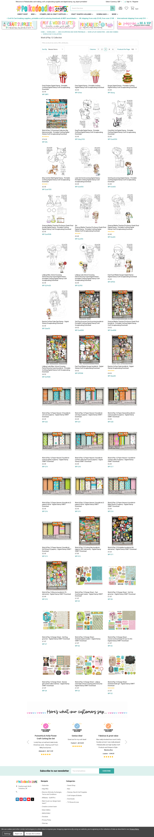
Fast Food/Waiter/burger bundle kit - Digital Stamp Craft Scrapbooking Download (89, 367)
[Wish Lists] (126, 8)
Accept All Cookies (33, 834)
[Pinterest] (21, 799)
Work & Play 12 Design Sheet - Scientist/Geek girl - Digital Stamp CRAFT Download (121, 683)
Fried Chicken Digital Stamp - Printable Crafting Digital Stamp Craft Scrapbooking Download (56, 87)
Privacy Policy (46, 820)
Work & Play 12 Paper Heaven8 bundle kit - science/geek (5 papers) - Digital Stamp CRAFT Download (122, 415)
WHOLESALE (46, 813)
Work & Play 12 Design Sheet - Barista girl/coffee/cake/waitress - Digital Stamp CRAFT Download (55, 683)
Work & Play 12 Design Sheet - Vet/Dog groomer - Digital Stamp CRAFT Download (56, 638)
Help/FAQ (45, 789)
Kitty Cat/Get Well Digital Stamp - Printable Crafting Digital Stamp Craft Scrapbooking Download (56, 179)
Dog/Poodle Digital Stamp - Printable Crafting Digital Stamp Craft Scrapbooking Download (89, 132)
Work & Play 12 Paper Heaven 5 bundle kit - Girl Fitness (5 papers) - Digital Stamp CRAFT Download (56, 549)
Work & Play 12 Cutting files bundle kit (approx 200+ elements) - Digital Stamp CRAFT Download (88, 549)
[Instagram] (17, 799)
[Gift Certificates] (120, 8)
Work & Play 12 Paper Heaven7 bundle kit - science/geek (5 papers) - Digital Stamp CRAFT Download (56, 459)
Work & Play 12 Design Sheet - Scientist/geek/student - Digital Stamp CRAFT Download (87, 639)
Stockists (45, 816)
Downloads (102, 14)
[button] (19, 25)
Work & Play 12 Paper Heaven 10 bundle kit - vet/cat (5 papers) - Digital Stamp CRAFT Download (56, 415)
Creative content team (49, 806)
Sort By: (44, 49)
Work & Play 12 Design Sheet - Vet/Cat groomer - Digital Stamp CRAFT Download (121, 593)
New (33, 14)
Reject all (18, 834)
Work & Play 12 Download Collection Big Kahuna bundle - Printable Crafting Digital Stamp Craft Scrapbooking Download (55, 132)
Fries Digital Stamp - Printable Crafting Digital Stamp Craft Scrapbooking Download (89, 86)
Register (135, 2)
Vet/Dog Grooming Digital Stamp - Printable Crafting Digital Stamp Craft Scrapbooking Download (122, 179)
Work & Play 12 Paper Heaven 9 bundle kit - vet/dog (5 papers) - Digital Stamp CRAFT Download (89, 415)
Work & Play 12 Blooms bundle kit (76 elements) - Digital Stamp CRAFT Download (56, 593)
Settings (7, 834)
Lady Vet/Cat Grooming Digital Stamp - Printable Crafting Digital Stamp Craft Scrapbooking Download (88, 179)
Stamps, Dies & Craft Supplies (53, 14)
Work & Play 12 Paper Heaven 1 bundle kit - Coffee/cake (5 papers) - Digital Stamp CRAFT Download (122, 459)
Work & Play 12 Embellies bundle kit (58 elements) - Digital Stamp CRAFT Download (122, 548)
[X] (32, 799)
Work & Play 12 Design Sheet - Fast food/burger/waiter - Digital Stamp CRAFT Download (89, 594)
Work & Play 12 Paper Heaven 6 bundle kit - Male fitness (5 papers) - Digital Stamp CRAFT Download (122, 504)
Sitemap (45, 823)
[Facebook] (25, 799)
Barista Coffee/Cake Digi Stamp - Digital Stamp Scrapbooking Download (55, 322)
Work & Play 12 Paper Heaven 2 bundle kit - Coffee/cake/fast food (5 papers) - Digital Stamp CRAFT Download (89, 459)
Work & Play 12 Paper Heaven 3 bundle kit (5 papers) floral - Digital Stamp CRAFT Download (89, 504)
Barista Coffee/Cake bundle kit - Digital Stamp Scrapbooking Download (120, 367)
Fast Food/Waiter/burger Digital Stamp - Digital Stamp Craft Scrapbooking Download (122, 276)
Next (126, 742)
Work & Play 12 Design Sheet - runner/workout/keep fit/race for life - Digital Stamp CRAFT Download (120, 639)
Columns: (93, 49)
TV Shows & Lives (73, 802)
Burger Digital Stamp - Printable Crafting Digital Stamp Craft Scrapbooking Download (122, 86)
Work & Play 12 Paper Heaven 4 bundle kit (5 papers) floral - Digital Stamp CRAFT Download (56, 504)
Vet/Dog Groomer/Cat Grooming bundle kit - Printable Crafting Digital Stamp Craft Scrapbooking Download (89, 323)
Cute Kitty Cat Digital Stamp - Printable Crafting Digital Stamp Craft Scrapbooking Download (122, 132)
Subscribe (45, 785)
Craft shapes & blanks (81, 14)
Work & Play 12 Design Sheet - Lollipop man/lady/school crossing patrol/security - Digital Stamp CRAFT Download (89, 683)
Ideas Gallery (46, 810)
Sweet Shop (22, 14)
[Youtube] (28, 799)
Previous (28, 742)
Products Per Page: (123, 49)
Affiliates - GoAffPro (48, 798)
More (114, 14)
